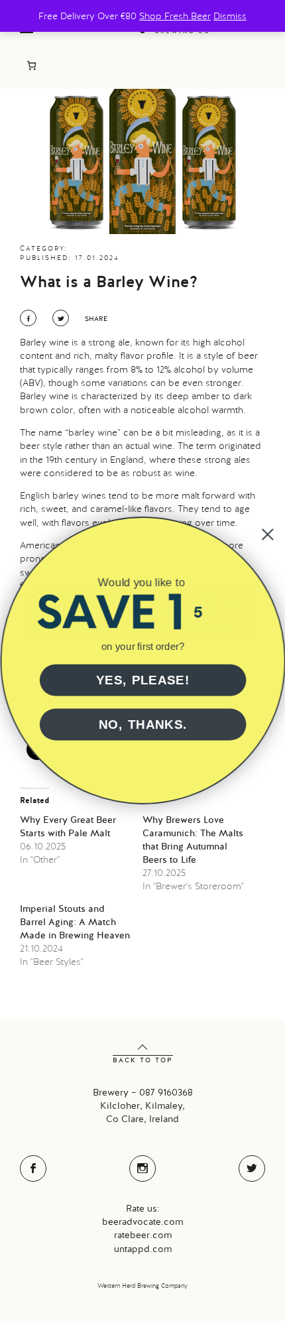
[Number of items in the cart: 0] (31, 65)
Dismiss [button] (230, 16)
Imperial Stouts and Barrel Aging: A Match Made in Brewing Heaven (75, 922)
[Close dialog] (267, 534)
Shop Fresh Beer (175, 16)
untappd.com (143, 1249)
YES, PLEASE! (142, 680)
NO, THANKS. (142, 724)
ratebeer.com (143, 1235)
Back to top (143, 1060)
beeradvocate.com (142, 1221)
